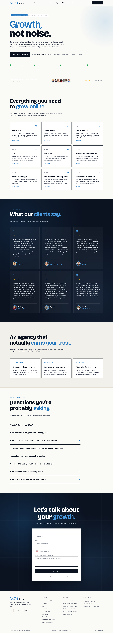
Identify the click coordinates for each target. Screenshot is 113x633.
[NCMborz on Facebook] (22, 610)
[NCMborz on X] (14, 610)
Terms (59, 630)
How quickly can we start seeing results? (27, 456)
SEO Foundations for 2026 (69, 609)
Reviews (51, 3)
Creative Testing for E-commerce (68, 615)
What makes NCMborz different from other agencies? (33, 440)
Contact (80, 3)
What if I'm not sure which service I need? (28, 479)
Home (36, 3)
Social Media (45, 614)
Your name (38, 532)
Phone (38, 549)
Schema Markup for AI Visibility (70, 611)
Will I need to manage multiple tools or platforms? (32, 464)
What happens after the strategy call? (26, 472)
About (73, 3)
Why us (57, 3)
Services (42, 3)
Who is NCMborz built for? (21, 425)
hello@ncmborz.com (89, 601)
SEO (43, 606)
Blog (68, 3)
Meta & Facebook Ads (47, 601)
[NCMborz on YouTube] (26, 610)
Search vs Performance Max (70, 606)
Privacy (54, 630)
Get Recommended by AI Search (71, 601)
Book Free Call (97, 2)
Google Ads (45, 603)
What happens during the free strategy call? (29, 433)
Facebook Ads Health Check (70, 603)
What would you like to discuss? (44, 555)
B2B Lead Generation (47, 622)
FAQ (63, 3)
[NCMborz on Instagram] (18, 610)
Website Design (46, 617)
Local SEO (44, 609)
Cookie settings (66, 630)
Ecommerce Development (49, 619)
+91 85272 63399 (87, 603)
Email (36, 540)
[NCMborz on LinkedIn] (11, 610)
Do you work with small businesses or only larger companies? (37, 448)
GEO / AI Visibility (46, 611)
